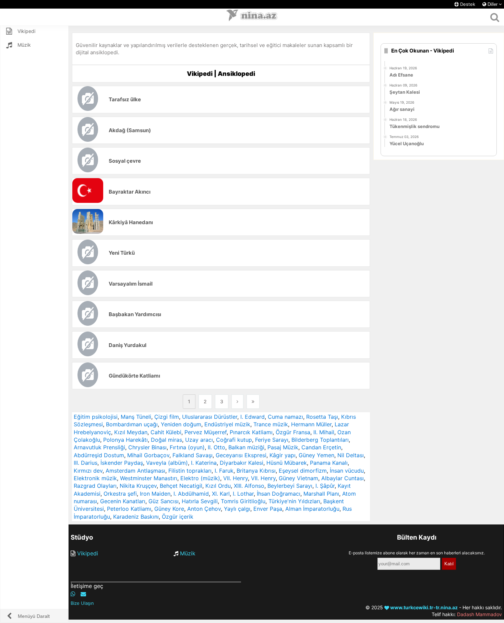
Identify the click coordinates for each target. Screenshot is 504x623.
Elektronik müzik (95, 478)
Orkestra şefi (120, 493)
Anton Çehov (204, 508)
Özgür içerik (177, 516)
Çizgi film (166, 416)
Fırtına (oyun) (187, 447)
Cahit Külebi (166, 432)
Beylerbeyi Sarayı (289, 485)
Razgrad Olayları (95, 485)
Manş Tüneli (136, 416)
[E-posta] (83, 593)
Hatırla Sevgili (200, 501)
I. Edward (252, 416)
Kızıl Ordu (218, 485)
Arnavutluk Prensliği (99, 447)
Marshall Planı (321, 493)
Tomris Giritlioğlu (243, 501)
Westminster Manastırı (148, 478)
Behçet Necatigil (181, 485)
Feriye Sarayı (271, 439)
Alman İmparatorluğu (312, 508)
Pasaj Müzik (282, 447)
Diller (492, 4)
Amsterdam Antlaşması (135, 470)
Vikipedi (87, 553)
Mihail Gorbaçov (148, 455)
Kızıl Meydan (130, 432)
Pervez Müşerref (205, 432)
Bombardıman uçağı (132, 424)
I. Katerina (204, 462)
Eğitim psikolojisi (96, 416)
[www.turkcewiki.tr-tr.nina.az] (252, 17)
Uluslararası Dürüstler (209, 416)
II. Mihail (323, 432)
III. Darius (85, 462)
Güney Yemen (316, 455)
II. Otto (216, 447)
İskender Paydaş (121, 462)
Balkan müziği (246, 447)
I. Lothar (243, 493)
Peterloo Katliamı (129, 508)
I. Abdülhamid (191, 493)
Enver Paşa (267, 508)
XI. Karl (221, 493)
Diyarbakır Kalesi (241, 462)
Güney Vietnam (298, 478)
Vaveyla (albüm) (167, 462)
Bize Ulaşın (82, 603)
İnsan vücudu (347, 470)
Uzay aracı (199, 439)
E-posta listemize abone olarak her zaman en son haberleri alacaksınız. (417, 552)
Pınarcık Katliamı (251, 432)
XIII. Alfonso (249, 485)
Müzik (187, 553)
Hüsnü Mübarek (286, 462)
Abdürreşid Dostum (99, 455)
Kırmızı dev (88, 470)
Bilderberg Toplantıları (320, 439)
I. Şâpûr (325, 485)
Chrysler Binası (147, 447)
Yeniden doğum (181, 424)
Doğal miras (166, 439)
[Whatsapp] (73, 593)
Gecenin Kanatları (122, 501)
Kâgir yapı (282, 455)
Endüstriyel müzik (227, 424)
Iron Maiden (155, 493)
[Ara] (494, 17)
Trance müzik (270, 424)
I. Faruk (224, 470)
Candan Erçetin (321, 447)
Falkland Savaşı (192, 455)
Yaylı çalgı (237, 508)
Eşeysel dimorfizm (303, 470)
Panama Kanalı (329, 462)
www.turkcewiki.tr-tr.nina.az (423, 607)
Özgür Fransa (293, 432)
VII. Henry (235, 478)
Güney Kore (169, 508)
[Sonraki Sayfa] (237, 401)
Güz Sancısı (163, 501)
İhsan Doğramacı (278, 493)
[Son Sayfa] (253, 401)
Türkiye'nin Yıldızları (294, 501)
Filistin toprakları (190, 470)
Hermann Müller (311, 424)
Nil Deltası (350, 455)
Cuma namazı (285, 416)
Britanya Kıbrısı (256, 470)
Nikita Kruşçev (138, 485)
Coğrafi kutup (234, 439)
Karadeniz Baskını (136, 516)
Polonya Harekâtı (125, 439)
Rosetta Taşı (322, 416)
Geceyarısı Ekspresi (241, 455)
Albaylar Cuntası (342, 478)
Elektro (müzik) (200, 478)
